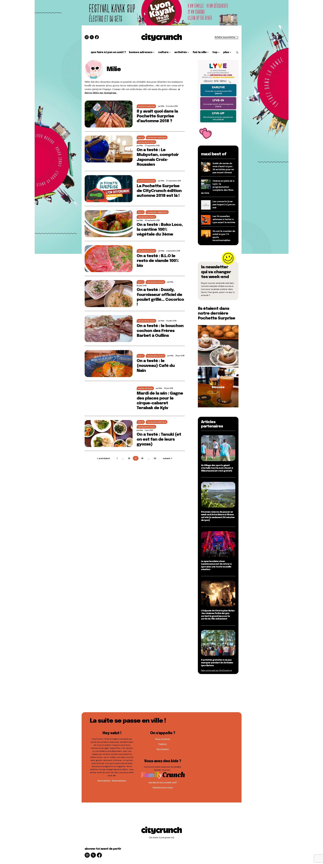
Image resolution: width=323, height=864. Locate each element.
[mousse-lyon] (218, 387)
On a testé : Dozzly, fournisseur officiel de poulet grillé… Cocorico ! (160, 297)
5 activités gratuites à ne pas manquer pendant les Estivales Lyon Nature (217, 663)
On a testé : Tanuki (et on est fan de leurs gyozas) (159, 439)
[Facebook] (96, 37)
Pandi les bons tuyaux (163, 787)
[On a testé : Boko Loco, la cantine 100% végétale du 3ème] (109, 223)
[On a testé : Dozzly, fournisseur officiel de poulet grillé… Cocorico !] (109, 293)
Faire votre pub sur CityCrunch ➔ (216, 670)
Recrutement (163, 749)
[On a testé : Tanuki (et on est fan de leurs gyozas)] (109, 433)
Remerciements (119, 780)
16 (129, 458)
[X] (91, 37)
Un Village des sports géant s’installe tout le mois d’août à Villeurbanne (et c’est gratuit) (217, 468)
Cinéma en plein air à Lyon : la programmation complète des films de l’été (217, 187)
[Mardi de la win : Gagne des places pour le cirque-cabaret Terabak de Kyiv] (109, 398)
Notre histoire (104, 780)
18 (142, 458)
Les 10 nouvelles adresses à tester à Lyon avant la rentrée (224, 219)
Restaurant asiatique (156, 137)
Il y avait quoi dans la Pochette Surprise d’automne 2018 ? (157, 116)
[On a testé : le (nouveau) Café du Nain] (109, 363)
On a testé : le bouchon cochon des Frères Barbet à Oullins (160, 331)
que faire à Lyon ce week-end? (162, 782)
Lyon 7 (141, 355)
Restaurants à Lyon (146, 142)
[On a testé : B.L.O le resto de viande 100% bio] (109, 258)
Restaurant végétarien (157, 212)
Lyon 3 (140, 212)
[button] (237, 52)
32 (155, 458)
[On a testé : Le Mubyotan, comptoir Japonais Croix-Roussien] (109, 149)
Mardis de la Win (145, 388)
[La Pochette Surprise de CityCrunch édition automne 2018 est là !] (109, 188)
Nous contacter (162, 739)
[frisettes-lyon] (218, 345)
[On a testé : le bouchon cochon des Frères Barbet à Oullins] (109, 328)
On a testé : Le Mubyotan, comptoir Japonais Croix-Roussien (158, 157)
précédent (104, 458)
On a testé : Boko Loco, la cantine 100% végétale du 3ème (160, 230)
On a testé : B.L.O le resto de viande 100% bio (158, 261)
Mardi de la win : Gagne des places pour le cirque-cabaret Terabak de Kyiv (160, 400)
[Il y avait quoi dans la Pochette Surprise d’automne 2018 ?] (109, 114)
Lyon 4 (141, 137)
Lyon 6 (141, 422)
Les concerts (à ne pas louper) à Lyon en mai (224, 205)
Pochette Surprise (146, 106)
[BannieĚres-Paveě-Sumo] (218, 91)
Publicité (163, 744)
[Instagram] (86, 37)
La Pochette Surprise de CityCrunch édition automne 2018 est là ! (159, 191)
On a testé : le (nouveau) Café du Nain (156, 366)
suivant (166, 458)
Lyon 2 (140, 282)
